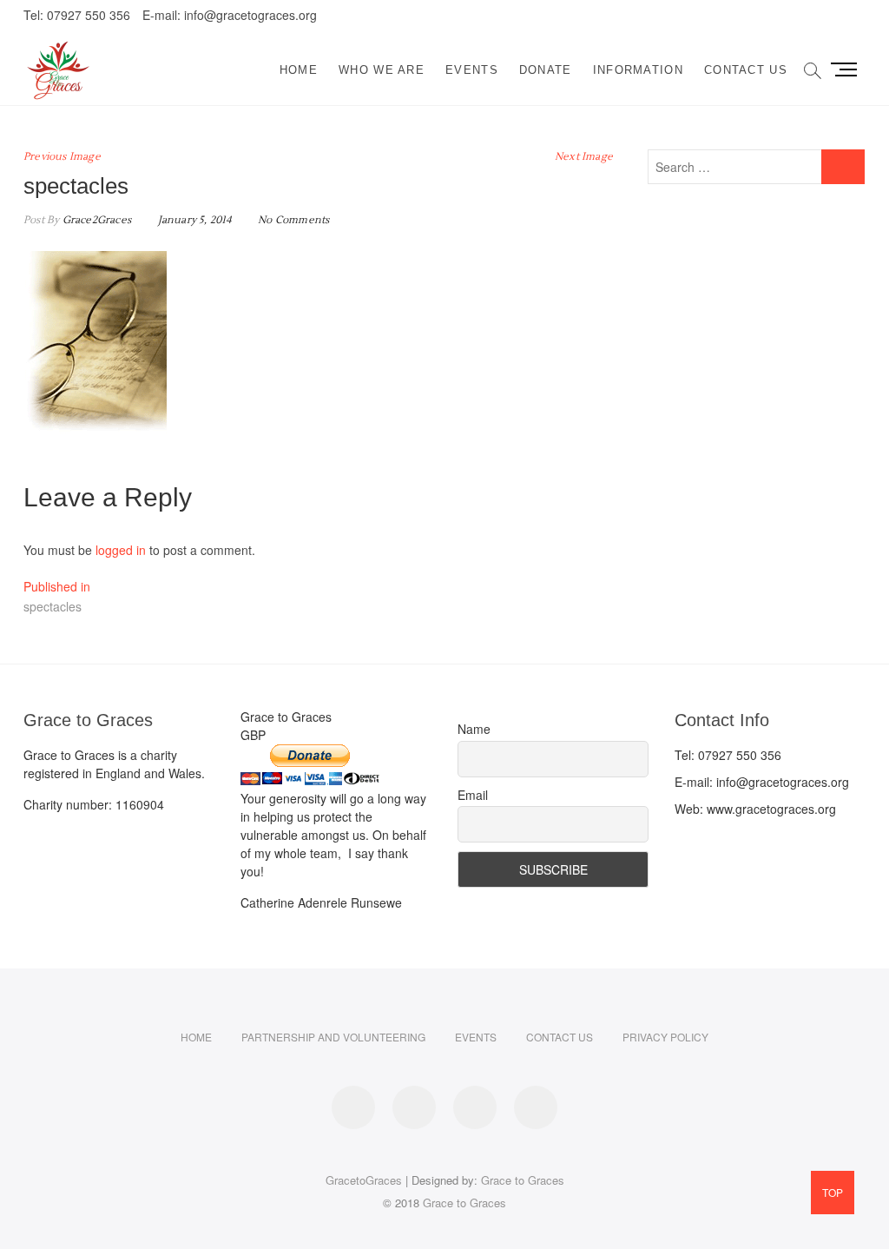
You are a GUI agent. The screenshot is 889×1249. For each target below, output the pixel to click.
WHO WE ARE (382, 69)
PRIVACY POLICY (665, 1036)
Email (473, 794)
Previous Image (62, 156)
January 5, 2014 (193, 220)
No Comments (293, 220)
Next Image (584, 156)
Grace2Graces (95, 220)
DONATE (545, 69)
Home (299, 69)
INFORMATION (638, 69)
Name (474, 728)
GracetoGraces (364, 1180)
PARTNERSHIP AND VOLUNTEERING (333, 1036)
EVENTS (471, 69)
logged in (120, 549)
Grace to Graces (522, 1180)
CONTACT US (745, 69)
